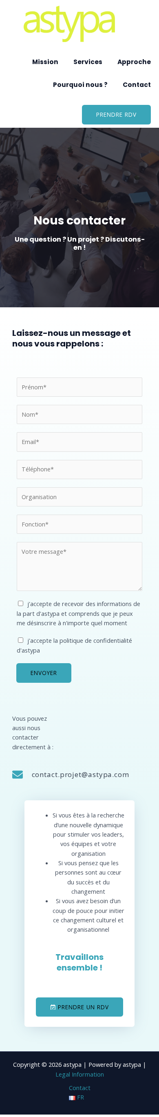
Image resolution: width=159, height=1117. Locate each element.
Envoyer (44, 673)
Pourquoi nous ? (80, 84)
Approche (134, 62)
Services (87, 62)
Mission (45, 62)
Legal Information (79, 1074)
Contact (137, 84)
